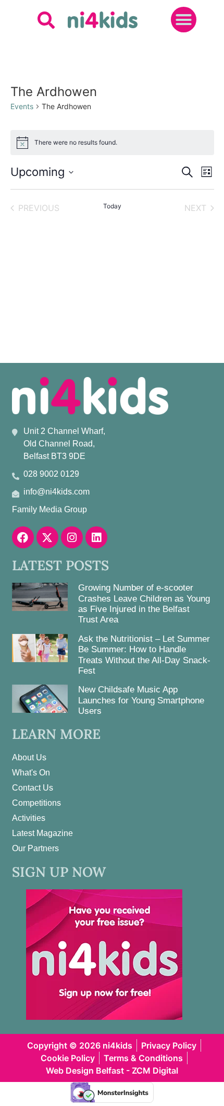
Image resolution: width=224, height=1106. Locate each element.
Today (112, 206)
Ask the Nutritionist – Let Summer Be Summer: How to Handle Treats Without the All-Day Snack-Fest (144, 655)
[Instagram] (72, 537)
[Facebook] (23, 537)
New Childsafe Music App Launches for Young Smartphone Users (141, 700)
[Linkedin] (96, 537)
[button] (46, 19)
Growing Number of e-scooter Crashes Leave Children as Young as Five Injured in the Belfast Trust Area (144, 604)
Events (21, 106)
